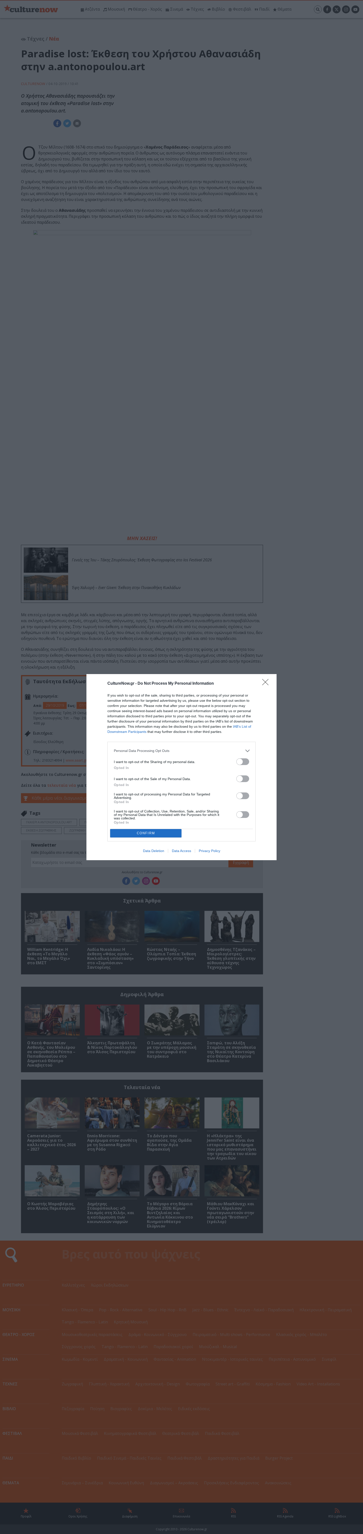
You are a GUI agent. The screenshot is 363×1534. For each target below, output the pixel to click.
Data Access (181, 851)
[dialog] (181, 767)
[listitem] (181, 750)
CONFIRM (146, 833)
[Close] (267, 683)
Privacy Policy (209, 851)
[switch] (242, 761)
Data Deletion (153, 851)
